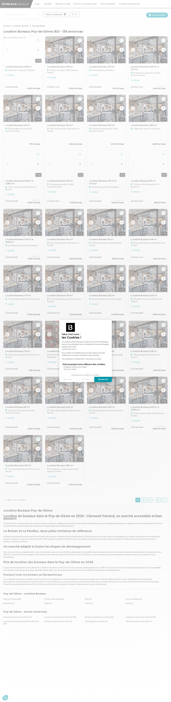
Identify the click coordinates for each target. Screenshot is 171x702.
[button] (5, 698)
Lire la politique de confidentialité (73, 359)
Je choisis (85, 379)
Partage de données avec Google (75, 367)
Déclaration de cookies (94, 359)
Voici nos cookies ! (70, 369)
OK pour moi (103, 379)
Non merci (68, 379)
